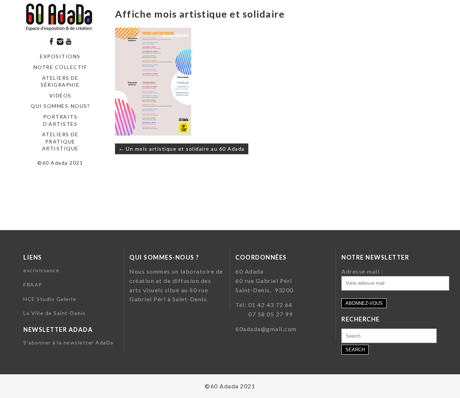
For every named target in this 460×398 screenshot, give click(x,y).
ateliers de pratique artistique (60, 141)
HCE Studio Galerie (49, 299)
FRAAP (32, 285)
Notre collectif (60, 67)
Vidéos (60, 95)
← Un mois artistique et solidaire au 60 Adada (182, 149)
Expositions (60, 56)
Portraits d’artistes (60, 120)
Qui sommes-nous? (60, 106)
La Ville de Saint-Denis (54, 313)
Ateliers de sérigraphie (60, 81)
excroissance (41, 270)
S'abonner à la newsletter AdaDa (68, 342)
